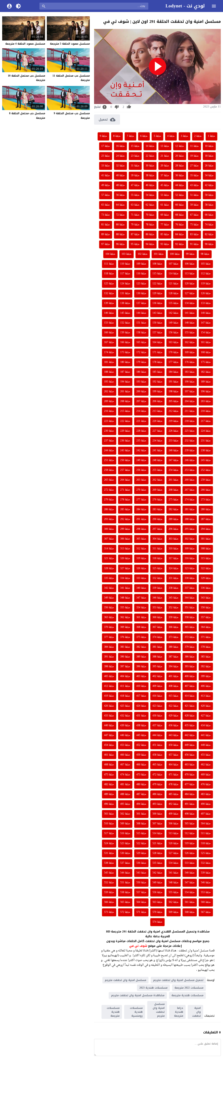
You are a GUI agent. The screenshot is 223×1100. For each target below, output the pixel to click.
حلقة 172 (141, 352)
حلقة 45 (164, 185)
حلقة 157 (157, 332)
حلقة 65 (105, 205)
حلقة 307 (109, 539)
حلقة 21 (164, 156)
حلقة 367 (157, 627)
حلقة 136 (157, 303)
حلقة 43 (194, 185)
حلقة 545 (109, 872)
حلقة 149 (174, 322)
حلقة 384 (109, 647)
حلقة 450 (174, 745)
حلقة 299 (125, 529)
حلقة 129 (157, 293)
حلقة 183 (190, 372)
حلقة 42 (209, 185)
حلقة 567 (206, 912)
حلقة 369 (125, 627)
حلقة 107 (174, 264)
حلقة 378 (206, 647)
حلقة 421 (190, 706)
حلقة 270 (141, 490)
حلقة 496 (109, 804)
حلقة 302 (190, 539)
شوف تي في (138, 946)
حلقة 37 (164, 175)
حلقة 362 (125, 617)
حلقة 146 (109, 313)
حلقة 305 (141, 539)
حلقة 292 (125, 519)
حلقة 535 (157, 863)
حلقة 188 (109, 372)
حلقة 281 (190, 509)
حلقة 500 (157, 814)
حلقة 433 (109, 715)
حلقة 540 (190, 872)
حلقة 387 (174, 656)
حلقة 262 (157, 480)
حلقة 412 (109, 686)
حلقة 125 (109, 283)
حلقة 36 (179, 175)
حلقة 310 (174, 548)
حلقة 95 (135, 244)
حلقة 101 (159, 254)
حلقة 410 (141, 686)
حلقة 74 (209, 224)
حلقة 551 (125, 882)
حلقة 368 (141, 627)
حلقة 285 (125, 509)
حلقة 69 (164, 215)
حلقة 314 (109, 548)
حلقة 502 (125, 814)
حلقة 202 (109, 391)
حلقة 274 (190, 499)
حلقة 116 (141, 273)
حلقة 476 (206, 784)
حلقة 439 (125, 725)
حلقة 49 (105, 185)
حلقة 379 (190, 647)
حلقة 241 (157, 450)
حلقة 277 (141, 499)
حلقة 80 (120, 224)
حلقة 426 (109, 706)
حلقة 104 (110, 254)
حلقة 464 (174, 764)
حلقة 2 (198, 136)
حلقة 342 (109, 588)
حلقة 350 (206, 607)
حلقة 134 (190, 303)
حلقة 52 (179, 195)
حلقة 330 (190, 578)
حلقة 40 (120, 175)
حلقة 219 (174, 421)
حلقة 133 (206, 303)
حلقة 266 (206, 490)
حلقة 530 (125, 853)
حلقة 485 (174, 794)
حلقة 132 (109, 293)
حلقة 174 (109, 352)
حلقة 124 (125, 283)
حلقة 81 (105, 224)
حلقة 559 (109, 892)
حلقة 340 (141, 588)
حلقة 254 (174, 470)
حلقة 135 (174, 303)
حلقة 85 (164, 234)
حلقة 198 (174, 391)
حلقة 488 (125, 794)
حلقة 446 (125, 735)
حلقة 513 (174, 833)
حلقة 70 (150, 215)
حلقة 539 (206, 872)
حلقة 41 (105, 175)
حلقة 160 (109, 332)
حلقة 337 (190, 588)
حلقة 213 (157, 411)
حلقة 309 (190, 548)
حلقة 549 (157, 882)
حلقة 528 (157, 853)
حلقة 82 (209, 234)
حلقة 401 (174, 676)
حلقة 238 (206, 450)
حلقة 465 (157, 764)
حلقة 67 (194, 215)
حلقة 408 (174, 686)
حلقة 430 (157, 715)
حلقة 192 (157, 381)
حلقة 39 (135, 175)
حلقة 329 (206, 578)
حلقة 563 (157, 902)
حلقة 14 (150, 146)
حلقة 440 (109, 725)
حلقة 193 (141, 381)
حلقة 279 (109, 499)
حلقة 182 (206, 372)
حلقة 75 (194, 224)
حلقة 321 (109, 558)
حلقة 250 (125, 460)
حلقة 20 (179, 156)
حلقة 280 (206, 509)
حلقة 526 (190, 853)
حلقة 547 (190, 882)
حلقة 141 (190, 313)
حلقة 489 (109, 794)
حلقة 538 (109, 863)
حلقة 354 (141, 607)
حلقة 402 (157, 676)
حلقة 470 (190, 774)
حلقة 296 (174, 529)
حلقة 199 (157, 391)
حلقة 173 (125, 352)
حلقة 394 (174, 666)
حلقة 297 (157, 529)
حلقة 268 (174, 490)
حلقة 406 (206, 686)
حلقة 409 (157, 686)
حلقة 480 (141, 784)
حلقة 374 (157, 637)
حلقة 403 (141, 676)
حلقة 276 (157, 499)
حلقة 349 (109, 597)
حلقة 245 (206, 460)
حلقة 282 (174, 509)
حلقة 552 (109, 882)
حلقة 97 (105, 244)
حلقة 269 (157, 490)
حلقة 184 (174, 372)
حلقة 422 (174, 706)
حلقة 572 (125, 912)
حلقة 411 (125, 686)
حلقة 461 (109, 755)
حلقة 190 (190, 381)
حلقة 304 (157, 539)
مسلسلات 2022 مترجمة (188, 987)
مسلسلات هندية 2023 (153, 987)
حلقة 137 (141, 303)
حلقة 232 (190, 440)
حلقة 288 (190, 519)
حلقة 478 (174, 784)
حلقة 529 (141, 853)
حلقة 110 (125, 264)
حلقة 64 (120, 205)
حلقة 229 (125, 431)
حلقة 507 (157, 823)
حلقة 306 (125, 539)
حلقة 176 (190, 362)
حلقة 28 (179, 165)
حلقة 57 (105, 195)
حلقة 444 (157, 735)
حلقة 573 (109, 912)
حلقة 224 (206, 431)
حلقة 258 (109, 470)
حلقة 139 (109, 303)
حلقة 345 (174, 597)
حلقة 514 (157, 833)
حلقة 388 (157, 656)
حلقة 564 (141, 902)
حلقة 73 (105, 215)
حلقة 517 (109, 833)
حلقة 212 (174, 411)
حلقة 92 (179, 244)
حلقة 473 (141, 774)
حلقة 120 (190, 283)
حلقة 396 (141, 666)
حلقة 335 (109, 578)
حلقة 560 (206, 902)
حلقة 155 (190, 332)
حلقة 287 (206, 519)
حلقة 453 (125, 745)
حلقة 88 (120, 234)
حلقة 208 (125, 401)
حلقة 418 (125, 696)
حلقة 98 (205, 254)
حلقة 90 (209, 244)
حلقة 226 (174, 431)
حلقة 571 (141, 912)
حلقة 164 (157, 342)
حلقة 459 (141, 755)
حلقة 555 (174, 892)
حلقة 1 (211, 136)
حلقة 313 (125, 548)
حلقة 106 (190, 264)
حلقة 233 (174, 440)
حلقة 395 (157, 666)
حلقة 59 (194, 205)
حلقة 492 (174, 804)
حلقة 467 (125, 764)
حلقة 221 (141, 421)
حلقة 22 (150, 156)
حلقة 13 (164, 146)
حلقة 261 (174, 480)
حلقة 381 (157, 647)
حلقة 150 (157, 322)
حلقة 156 (174, 332)
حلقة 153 (109, 322)
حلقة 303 (174, 539)
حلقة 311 (157, 548)
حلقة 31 (135, 165)
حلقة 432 (125, 715)
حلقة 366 (174, 627)
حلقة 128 (174, 293)
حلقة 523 (125, 843)
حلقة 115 (157, 273)
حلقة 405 (109, 676)
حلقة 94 (150, 244)
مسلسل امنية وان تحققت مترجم (125, 980)
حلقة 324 (174, 568)
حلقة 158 (141, 332)
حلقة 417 (141, 696)
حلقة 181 (109, 362)
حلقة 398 (109, 666)
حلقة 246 (190, 460)
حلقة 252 (206, 470)
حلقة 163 (174, 342)
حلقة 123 (141, 283)
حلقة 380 (174, 647)
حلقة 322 (206, 568)
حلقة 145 (125, 313)
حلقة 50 (209, 195)
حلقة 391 (109, 656)
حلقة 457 (174, 755)
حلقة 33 (105, 165)
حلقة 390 (125, 656)
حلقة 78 (150, 224)
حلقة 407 (190, 686)
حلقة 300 (109, 529)
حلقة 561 (190, 902)
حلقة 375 (141, 637)
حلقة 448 (206, 745)
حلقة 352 (174, 607)
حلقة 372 (190, 637)
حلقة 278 (125, 499)
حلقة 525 (206, 853)
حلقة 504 (206, 823)
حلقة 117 (125, 273)
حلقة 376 (125, 637)
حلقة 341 (125, 588)
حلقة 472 (157, 774)
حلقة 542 (157, 872)
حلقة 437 (157, 725)
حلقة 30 (150, 165)
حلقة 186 (141, 372)
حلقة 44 (179, 185)
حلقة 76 (179, 224)
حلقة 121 (174, 283)
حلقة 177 (174, 362)
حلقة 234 (157, 440)
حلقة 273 (206, 499)
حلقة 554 (190, 892)
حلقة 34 (209, 175)
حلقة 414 (190, 696)
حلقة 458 (157, 755)
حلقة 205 (174, 401)
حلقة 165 (141, 342)
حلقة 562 (174, 902)
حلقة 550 (141, 882)
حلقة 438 (141, 725)
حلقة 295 (190, 529)
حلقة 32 (120, 165)
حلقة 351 (190, 607)
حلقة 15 (135, 146)
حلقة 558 (125, 892)
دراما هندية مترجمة (178, 1012)
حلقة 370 (109, 627)
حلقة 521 (157, 843)
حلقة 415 (174, 696)
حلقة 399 (206, 676)
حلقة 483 (206, 794)
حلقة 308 (206, 548)
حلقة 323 (190, 568)
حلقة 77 (164, 224)
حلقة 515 (141, 833)
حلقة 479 (157, 784)
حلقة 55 (135, 195)
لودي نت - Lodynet (185, 6)
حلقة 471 (174, 774)
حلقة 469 (206, 774)
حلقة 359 (174, 617)
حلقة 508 (141, 823)
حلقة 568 (190, 912)
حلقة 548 (174, 882)
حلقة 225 (190, 431)
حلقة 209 (109, 401)
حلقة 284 (141, 509)
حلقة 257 (125, 470)
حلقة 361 (141, 617)
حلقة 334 (125, 578)
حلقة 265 (109, 480)
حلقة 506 (174, 823)
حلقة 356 (109, 607)
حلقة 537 (125, 863)
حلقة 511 (206, 833)
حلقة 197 (190, 391)
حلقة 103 (127, 254)
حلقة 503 (109, 814)
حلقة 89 (105, 234)
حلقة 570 (157, 912)
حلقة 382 (141, 647)
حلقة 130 (141, 293)
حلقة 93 (164, 244)
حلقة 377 (109, 637)
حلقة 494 (141, 804)
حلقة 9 (103, 136)
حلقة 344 (190, 597)
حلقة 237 (109, 440)
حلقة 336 (206, 588)
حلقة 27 (194, 165)
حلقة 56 (120, 195)
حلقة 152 (125, 322)
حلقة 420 (206, 706)
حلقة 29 (164, 165)
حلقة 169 (190, 352)
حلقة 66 (209, 215)
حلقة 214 (141, 411)
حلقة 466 (141, 764)
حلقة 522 (141, 843)
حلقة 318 (157, 558)
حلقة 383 (125, 647)
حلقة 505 (190, 823)
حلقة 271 (125, 490)
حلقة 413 (206, 696)
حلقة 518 (206, 843)
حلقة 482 (109, 784)
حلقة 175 (206, 362)
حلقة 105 (206, 264)
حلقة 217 (206, 421)
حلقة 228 (141, 431)
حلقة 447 (109, 735)
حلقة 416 (157, 696)
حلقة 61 (164, 205)
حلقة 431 (141, 715)
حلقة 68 (179, 215)
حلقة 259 (206, 480)
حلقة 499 (174, 814)
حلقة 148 (190, 322)
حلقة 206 (157, 401)
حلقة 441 (206, 735)
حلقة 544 (125, 872)
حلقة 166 (125, 342)
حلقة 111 (109, 264)
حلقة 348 (125, 597)
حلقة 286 (109, 509)
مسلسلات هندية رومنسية (136, 1012)
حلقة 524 (109, 843)
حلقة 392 (206, 666)
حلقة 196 (206, 391)
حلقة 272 (109, 490)
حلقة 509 (125, 823)
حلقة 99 (190, 254)
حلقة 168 (206, 352)
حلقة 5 (157, 136)
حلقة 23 (135, 156)
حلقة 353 (157, 607)
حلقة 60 (179, 205)
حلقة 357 (206, 617)
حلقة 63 (135, 205)
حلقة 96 (120, 244)
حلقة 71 (135, 215)
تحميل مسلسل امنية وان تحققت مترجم (178, 980)
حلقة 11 (194, 146)
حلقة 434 (206, 725)
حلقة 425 (125, 706)
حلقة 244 (109, 450)
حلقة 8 (117, 136)
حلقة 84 (179, 234)
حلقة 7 (130, 136)
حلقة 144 (141, 313)
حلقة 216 (109, 411)
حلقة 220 (157, 421)
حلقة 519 (190, 843)
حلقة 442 (190, 735)
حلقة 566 (109, 902)
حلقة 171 (157, 352)
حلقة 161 (206, 342)
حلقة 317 (174, 558)
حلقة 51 (194, 195)
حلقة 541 (174, 872)
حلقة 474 (125, 774)
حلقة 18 (209, 156)
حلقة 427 (206, 715)
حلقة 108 (157, 264)
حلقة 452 (141, 745)
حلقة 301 (206, 539)
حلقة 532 (206, 863)
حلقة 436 (174, 725)
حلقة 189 (206, 381)
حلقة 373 (174, 637)
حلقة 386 (190, 656)
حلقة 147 (206, 322)
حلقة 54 (150, 195)
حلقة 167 (109, 342)
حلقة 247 (174, 460)
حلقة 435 (190, 725)
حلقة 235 (141, 440)
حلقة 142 (174, 313)
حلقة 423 (157, 706)
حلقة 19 (194, 156)
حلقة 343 (206, 597)
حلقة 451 (157, 745)
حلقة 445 (141, 735)
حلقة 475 (109, 774)
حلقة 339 (157, 588)
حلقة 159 (125, 332)
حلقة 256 (141, 470)
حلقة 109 (141, 264)
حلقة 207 (141, 401)
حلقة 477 (190, 784)
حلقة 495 (125, 804)
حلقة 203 (206, 401)
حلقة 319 (141, 558)
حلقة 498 (190, 814)
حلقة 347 (141, 597)
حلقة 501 (141, 814)
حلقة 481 (125, 784)
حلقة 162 (190, 342)
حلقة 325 (157, 568)
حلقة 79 (135, 224)
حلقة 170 (174, 352)
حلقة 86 (150, 234)
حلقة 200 (141, 391)
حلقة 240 (174, 450)
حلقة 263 (141, 480)
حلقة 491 (190, 804)
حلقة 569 (174, 912)
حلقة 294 (206, 529)
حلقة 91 (194, 244)
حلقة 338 (174, 588)
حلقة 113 (190, 273)
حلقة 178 (157, 362)
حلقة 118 (109, 273)
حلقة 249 (141, 460)
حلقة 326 (141, 568)
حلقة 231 (206, 440)
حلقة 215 (125, 411)
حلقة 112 (206, 273)
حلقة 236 (125, 440)
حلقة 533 (190, 863)
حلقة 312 (141, 548)
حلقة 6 (144, 136)
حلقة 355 (125, 607)
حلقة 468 (109, 764)
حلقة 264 (125, 480)
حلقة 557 (141, 892)
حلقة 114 (174, 273)
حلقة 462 (206, 764)
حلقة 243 (125, 450)
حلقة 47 (135, 185)
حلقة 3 (184, 136)
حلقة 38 (150, 175)
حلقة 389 (141, 656)
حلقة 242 (141, 450)
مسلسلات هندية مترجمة (187, 995)
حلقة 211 (190, 411)
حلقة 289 (174, 519)
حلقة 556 (157, 892)
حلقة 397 (125, 666)
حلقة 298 (141, 529)
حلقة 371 (206, 637)
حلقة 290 (157, 519)
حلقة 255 (157, 470)
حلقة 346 (157, 597)
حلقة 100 (175, 254)
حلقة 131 (125, 293)
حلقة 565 (125, 902)
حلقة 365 (190, 627)
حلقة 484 (190, 794)
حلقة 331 (174, 578)
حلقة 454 (109, 745)
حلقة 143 (157, 313)
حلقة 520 (174, 843)
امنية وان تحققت (196, 1012)
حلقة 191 (174, 381)
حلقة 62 (150, 205)
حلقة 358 (190, 617)
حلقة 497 (206, 814)
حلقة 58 (209, 205)
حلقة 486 (157, 794)
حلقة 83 (194, 234)
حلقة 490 (206, 804)
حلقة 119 (206, 283)
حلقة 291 (141, 519)
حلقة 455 (206, 755)
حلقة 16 (120, 146)
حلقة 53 (164, 195)
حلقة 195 (109, 381)
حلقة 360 (157, 617)
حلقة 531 (109, 853)
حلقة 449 (190, 745)
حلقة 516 (125, 833)
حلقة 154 (206, 332)
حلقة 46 (150, 185)
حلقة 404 (125, 676)
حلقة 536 (141, 863)
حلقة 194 (125, 381)
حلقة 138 (125, 303)
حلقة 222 (125, 421)
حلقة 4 (171, 136)
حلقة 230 (109, 431)
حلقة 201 (125, 391)
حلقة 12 (179, 146)
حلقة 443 (174, 735)
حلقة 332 (157, 578)
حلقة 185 (157, 372)
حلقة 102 (143, 254)
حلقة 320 (125, 558)
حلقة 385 (206, 656)
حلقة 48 (120, 185)
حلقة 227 (157, 431)
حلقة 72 (120, 215)
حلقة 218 (190, 421)
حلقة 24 (120, 156)
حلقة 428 (190, 715)
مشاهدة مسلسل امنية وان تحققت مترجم (137, 995)
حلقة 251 (109, 460)
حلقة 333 (141, 578)
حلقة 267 (190, 490)
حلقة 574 (157, 922)
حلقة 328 (109, 568)
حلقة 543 (141, 872)
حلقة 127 (190, 293)
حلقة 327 (125, 568)
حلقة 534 (174, 863)
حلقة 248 (157, 460)
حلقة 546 (206, 882)
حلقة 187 (125, 372)
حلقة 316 (190, 558)
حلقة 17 (105, 146)
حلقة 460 (125, 755)
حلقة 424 (141, 706)
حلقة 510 (109, 823)
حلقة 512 (190, 833)
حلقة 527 (174, 853)
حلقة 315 (206, 558)
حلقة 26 (209, 165)
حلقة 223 (109, 421)
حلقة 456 (190, 755)
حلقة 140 (206, 313)
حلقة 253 (190, 470)
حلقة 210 (206, 411)
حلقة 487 (141, 794)
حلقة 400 (190, 676)
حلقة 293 (109, 519)
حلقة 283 (157, 509)
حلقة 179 (141, 362)
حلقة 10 (209, 146)
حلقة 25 (105, 156)
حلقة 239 (190, 450)
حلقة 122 (157, 283)
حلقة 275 (174, 499)
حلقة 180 (125, 362)
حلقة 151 (141, 322)
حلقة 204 (190, 401)
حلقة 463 (190, 764)
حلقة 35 (194, 175)
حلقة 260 (190, 480)
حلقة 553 (206, 892)
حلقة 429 (174, 715)
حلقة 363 (109, 617)
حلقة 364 (206, 627)
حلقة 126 (206, 293)
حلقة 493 (157, 804)
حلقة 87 (135, 234)
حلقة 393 (190, 666)
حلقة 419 (109, 696)
